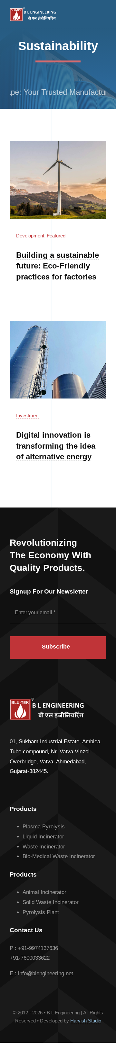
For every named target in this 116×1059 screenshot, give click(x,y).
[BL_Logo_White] (33, 10)
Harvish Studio (85, 1020)
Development (30, 235)
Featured (56, 235)
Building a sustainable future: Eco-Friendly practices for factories (57, 266)
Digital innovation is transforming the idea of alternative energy (55, 446)
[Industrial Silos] (58, 324)
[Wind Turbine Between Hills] (58, 144)
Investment (28, 415)
